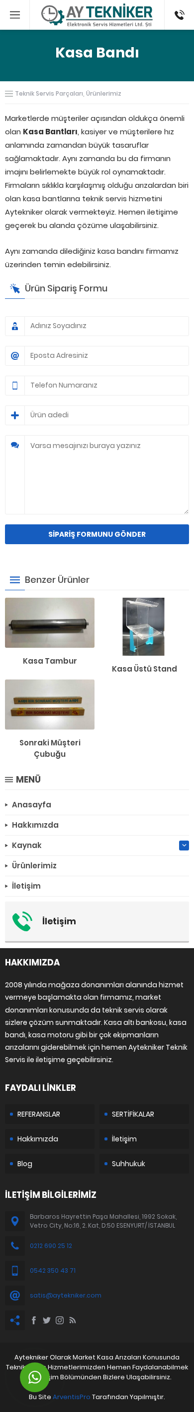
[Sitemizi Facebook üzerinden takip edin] (34, 1320)
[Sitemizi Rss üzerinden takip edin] (73, 1320)
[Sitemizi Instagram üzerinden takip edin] (60, 1320)
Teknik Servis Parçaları (49, 93)
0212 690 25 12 (51, 1246)
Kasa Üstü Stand (144, 669)
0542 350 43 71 (53, 1270)
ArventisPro (72, 1397)
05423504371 (179, 5)
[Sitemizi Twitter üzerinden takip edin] (47, 1320)
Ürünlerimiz (103, 93)
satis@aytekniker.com (65, 1295)
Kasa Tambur (50, 661)
